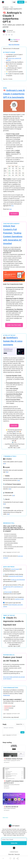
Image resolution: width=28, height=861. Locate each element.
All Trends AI (5, 7)
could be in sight (19, 599)
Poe (12, 205)
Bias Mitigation (8, 544)
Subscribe (21, 2)
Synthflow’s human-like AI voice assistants (12, 341)
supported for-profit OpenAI (16, 576)
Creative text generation (10, 535)
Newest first (19, 724)
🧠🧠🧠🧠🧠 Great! (9, 706)
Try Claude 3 (14, 213)
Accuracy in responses (10, 534)
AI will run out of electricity (18, 579)
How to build (8, 592)
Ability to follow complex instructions (13, 537)
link (4, 463)
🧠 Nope (6, 709)
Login (14, 2)
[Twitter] (14, 848)
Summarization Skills (9, 541)
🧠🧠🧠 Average (8, 708)
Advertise (16, 44)
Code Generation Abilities (11, 543)
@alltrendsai (6, 695)
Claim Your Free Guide (14, 325)
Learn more (14, 425)
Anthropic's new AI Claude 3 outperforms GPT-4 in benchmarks (14, 94)
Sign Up (11, 44)
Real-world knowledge (10, 539)
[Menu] (26, 2)
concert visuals (15, 569)
